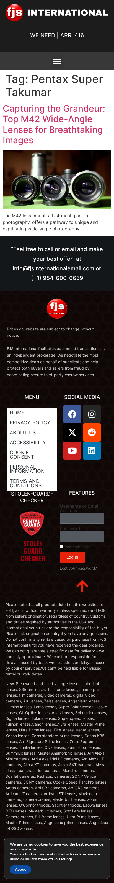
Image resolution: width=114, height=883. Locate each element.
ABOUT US (23, 432)
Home (17, 413)
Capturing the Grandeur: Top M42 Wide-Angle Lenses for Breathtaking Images (54, 124)
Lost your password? (78, 568)
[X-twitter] (72, 432)
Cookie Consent (22, 454)
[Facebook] (72, 414)
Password (70, 528)
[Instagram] (92, 414)
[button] (57, 61)
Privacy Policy (30, 423)
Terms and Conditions (26, 483)
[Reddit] (92, 432)
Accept (20, 869)
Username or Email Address (79, 508)
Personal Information (27, 469)
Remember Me (76, 547)
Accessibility (28, 442)
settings (66, 859)
